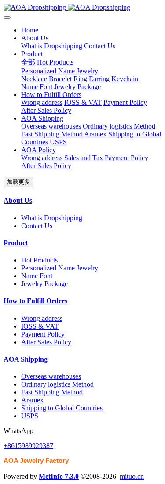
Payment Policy (43, 334)
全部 (28, 62)
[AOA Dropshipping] (82, 7)
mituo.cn (132, 476)
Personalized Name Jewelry (59, 268)
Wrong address (41, 318)
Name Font (36, 276)
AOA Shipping (26, 359)
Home (29, 30)
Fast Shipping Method (52, 392)
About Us (18, 200)
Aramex (32, 400)
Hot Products (39, 260)
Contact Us (36, 225)
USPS (29, 415)
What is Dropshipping (51, 218)
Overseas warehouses (51, 376)
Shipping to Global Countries (62, 408)
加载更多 (18, 182)
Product (16, 243)
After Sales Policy (46, 342)
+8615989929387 (28, 445)
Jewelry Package (44, 283)
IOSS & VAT (40, 326)
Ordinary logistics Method (57, 384)
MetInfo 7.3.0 (59, 476)
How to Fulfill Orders (35, 301)
